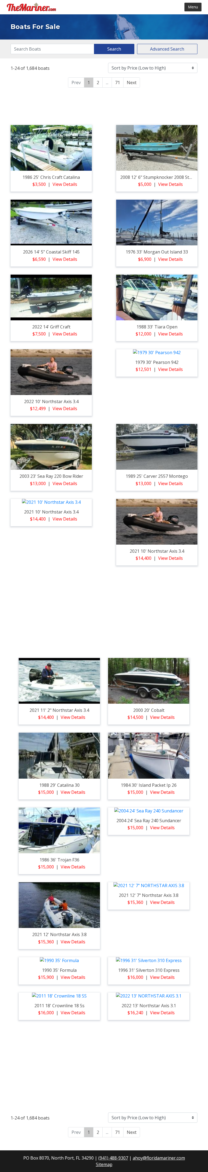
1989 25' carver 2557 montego (157, 476)
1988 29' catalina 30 (59, 785)
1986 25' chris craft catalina (51, 177)
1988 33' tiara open (156, 327)
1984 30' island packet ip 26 (149, 785)
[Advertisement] (104, 105)
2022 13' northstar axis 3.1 (149, 1006)
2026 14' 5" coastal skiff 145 (51, 252)
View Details (65, 184)
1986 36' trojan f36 (59, 860)
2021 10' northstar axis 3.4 (51, 512)
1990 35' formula (59, 970)
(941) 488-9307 (113, 1158)
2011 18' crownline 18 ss (59, 1006)
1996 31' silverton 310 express (149, 970)
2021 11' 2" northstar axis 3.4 (59, 710)
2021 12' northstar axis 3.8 (59, 934)
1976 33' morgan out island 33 (157, 252)
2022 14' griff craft (51, 327)
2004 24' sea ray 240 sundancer (148, 821)
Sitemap (104, 1164)
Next (131, 82)
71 (117, 82)
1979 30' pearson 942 (156, 362)
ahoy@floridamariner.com (159, 1158)
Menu (193, 6)
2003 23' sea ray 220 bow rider (51, 476)
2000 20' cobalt (148, 710)
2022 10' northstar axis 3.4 (51, 401)
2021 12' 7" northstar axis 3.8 (148, 895)
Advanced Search (167, 49)
